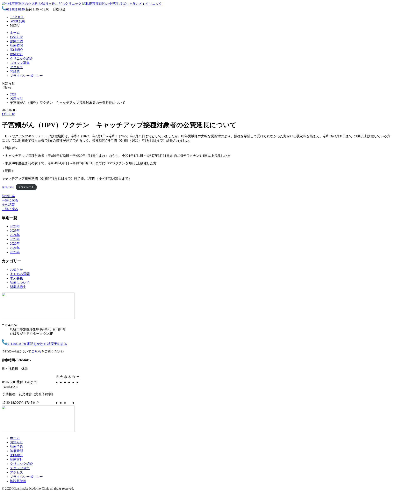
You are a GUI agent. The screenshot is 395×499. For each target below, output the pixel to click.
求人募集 (16, 278)
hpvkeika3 (8, 187)
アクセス (16, 67)
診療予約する (57, 344)
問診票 (15, 71)
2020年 (15, 252)
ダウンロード (26, 187)
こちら (36, 351)
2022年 (15, 243)
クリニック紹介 (21, 58)
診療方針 (16, 54)
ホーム (15, 32)
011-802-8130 (16, 9)
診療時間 (16, 45)
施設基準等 (18, 481)
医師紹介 (16, 50)
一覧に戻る (10, 200)
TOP (13, 94)
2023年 (15, 239)
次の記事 (8, 204)
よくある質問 (20, 274)
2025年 (15, 230)
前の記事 (8, 196)
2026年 (15, 226)
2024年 (15, 235)
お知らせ (16, 37)
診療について (20, 282)
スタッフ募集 (20, 63)
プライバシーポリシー (26, 75)
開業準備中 (18, 287)
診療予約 (16, 41)
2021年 (15, 248)
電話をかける (37, 344)
